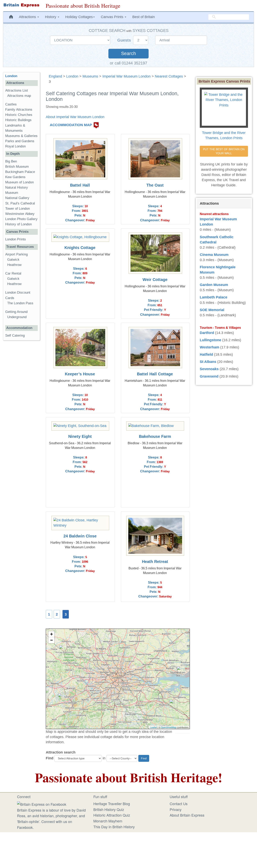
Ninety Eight (80, 436)
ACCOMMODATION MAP (71, 125)
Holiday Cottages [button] (79, 17)
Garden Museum (214, 285)
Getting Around (16, 312)
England (55, 76)
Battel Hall (80, 185)
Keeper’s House (80, 374)
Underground (17, 317)
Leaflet (153, 727)
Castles (11, 104)
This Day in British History (114, 826)
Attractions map (19, 96)
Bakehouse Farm (155, 436)
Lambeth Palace (213, 297)
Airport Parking (16, 254)
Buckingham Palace (20, 172)
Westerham (209, 347)
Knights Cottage (79, 247)
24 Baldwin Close (80, 536)
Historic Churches (18, 115)
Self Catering (15, 335)
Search (128, 53)
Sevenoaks (209, 369)
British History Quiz (108, 809)
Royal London (15, 146)
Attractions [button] (28, 17)
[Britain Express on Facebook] (41, 803)
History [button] (51, 17)
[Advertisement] (21, 405)
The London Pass (20, 303)
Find (49, 758)
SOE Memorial (212, 310)
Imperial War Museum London (126, 76)
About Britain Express (187, 815)
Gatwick (13, 259)
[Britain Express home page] (21, 5)
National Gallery (17, 198)
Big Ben (11, 161)
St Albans (208, 362)
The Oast (155, 185)
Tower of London (17, 208)
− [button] (51, 640)
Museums (90, 76)
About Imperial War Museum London (75, 117)
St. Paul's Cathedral (20, 203)
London (72, 76)
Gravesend (209, 376)
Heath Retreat (155, 561)
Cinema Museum (214, 255)
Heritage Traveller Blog (111, 803)
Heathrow (14, 265)
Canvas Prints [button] (112, 17)
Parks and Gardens (19, 141)
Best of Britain (143, 17)
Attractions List (16, 90)
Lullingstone (210, 340)
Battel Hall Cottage (155, 374)
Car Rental (13, 273)
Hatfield (206, 354)
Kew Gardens (15, 177)
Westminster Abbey (20, 214)
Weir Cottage (155, 279)
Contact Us (179, 803)
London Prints (15, 239)
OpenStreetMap (168, 727)
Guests (124, 40)
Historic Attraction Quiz (111, 815)
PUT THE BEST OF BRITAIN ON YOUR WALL (224, 151)
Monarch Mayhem (107, 820)
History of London (18, 224)
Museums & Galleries (21, 136)
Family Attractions (18, 109)
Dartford (207, 333)
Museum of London (19, 182)
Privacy (176, 809)
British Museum (17, 166)
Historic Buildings (18, 120)
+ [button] (51, 634)
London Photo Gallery (21, 219)
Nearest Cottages (169, 76)
